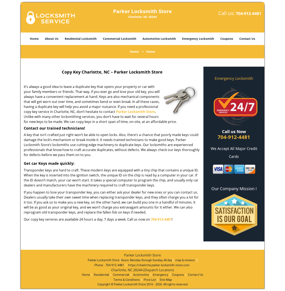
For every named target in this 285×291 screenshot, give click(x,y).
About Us (51, 39)
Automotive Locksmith (159, 39)
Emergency (160, 274)
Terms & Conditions (126, 279)
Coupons (226, 39)
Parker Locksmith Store (135, 111)
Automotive (141, 274)
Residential (101, 274)
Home (34, 39)
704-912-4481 (248, 13)
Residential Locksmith (81, 39)
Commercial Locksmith (119, 39)
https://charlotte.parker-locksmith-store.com (158, 265)
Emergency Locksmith (198, 39)
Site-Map (166, 279)
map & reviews (185, 260)
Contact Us (247, 39)
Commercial (121, 274)
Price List (150, 279)
